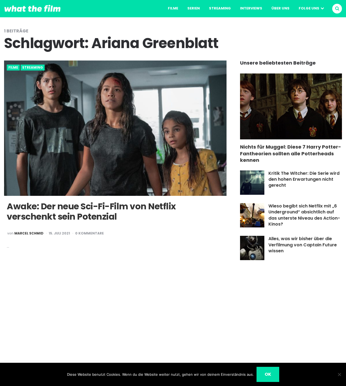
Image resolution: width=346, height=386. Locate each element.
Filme (173, 8)
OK (268, 374)
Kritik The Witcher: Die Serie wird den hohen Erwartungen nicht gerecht (304, 179)
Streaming (220, 8)
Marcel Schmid (29, 233)
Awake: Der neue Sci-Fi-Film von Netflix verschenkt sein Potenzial (91, 211)
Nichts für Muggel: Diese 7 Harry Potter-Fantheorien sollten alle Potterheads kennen (290, 153)
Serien (193, 8)
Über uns (280, 8)
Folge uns (309, 8)
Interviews (251, 8)
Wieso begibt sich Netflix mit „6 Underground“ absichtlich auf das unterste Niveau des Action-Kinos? (304, 215)
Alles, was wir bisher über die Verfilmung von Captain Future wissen (302, 245)
